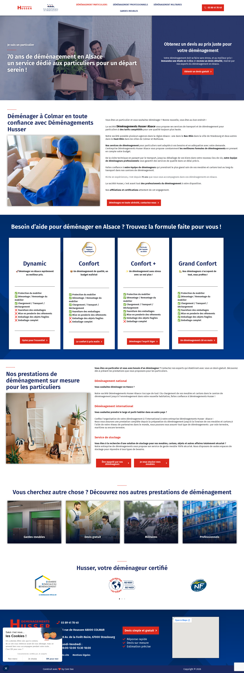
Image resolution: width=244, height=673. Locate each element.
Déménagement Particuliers (91, 4)
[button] (124, 598)
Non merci (12, 659)
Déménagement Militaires (168, 4)
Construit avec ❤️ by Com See (58, 669)
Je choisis (32, 659)
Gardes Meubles (129, 11)
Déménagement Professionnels (130, 4)
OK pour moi (52, 659)
